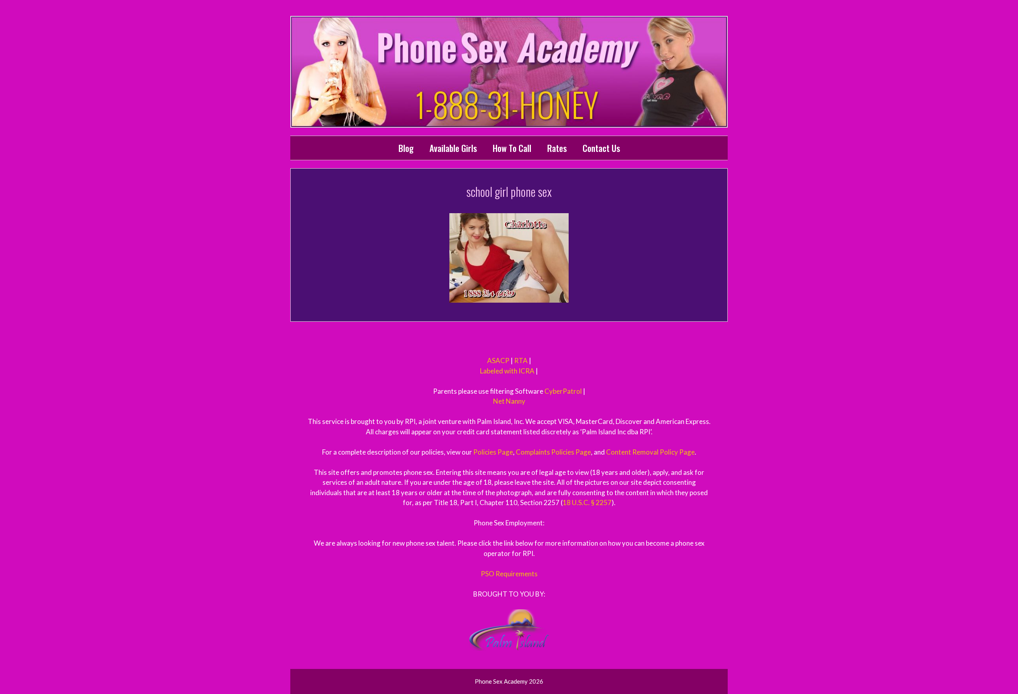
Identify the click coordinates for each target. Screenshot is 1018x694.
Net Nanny (509, 401)
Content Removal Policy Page (650, 452)
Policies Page (493, 452)
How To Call (512, 148)
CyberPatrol (563, 391)
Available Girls (453, 148)
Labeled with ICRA (507, 371)
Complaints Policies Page (553, 452)
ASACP (498, 360)
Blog (406, 148)
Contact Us (601, 148)
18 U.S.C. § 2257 (587, 502)
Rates (557, 148)
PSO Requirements (509, 574)
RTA (521, 360)
